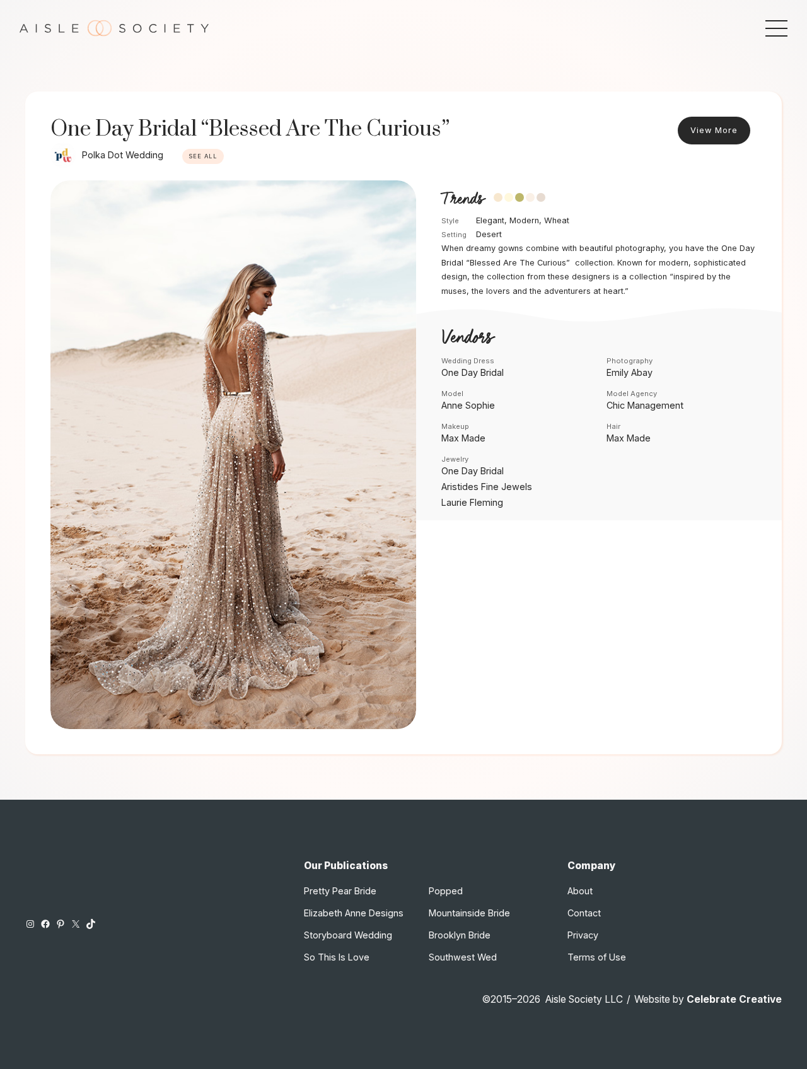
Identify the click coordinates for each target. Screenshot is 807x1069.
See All (203, 156)
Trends (462, 198)
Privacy (582, 935)
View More (714, 130)
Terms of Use (596, 957)
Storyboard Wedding (348, 935)
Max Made (463, 438)
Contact (584, 913)
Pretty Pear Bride (340, 890)
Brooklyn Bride (460, 935)
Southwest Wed (463, 957)
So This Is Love (336, 957)
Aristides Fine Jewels (486, 486)
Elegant (490, 220)
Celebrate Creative (734, 999)
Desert (489, 234)
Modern (524, 220)
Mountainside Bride (469, 913)
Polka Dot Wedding (122, 154)
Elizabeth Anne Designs (354, 913)
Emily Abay (630, 372)
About (580, 890)
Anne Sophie (468, 405)
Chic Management (645, 405)
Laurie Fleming (472, 502)
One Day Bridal (472, 372)
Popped (446, 890)
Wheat (556, 220)
